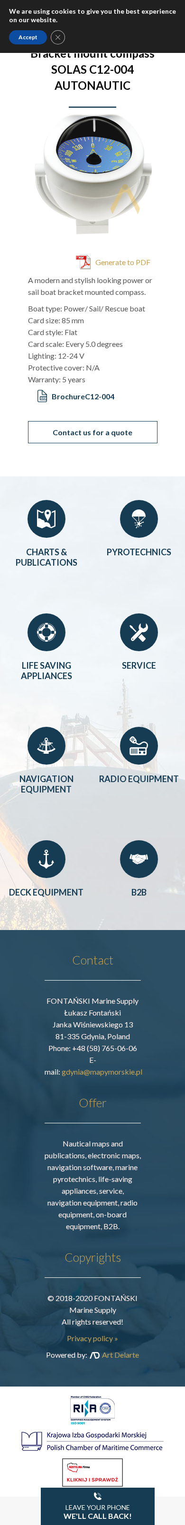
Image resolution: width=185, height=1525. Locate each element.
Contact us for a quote (92, 432)
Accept (27, 37)
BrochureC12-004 (83, 396)
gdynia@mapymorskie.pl (102, 1071)
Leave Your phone (98, 1511)
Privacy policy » (92, 1338)
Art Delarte (120, 1354)
